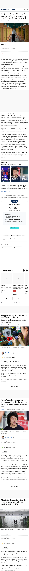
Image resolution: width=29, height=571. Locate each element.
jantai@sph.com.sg (6, 191)
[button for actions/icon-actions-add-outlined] (14, 353)
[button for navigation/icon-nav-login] (24, 9)
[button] (24, 9)
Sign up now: (3, 20)
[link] (8, 9)
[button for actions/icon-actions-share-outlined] (26, 48)
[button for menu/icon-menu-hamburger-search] (27, 9)
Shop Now (7, 298)
